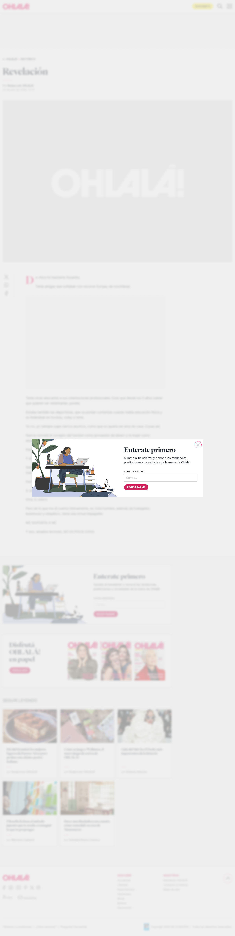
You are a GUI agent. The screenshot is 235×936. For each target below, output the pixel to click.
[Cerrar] (198, 444)
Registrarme (136, 487)
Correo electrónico (134, 471)
